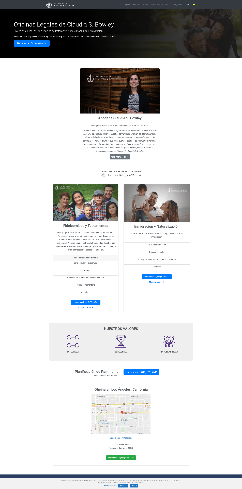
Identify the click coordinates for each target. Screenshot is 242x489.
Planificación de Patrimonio (155, 4)
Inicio (118, 5)
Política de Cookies (110, 485)
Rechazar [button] (123, 485)
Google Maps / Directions (121, 438)
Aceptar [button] (134, 485)
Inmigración (177, 4)
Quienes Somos (132, 4)
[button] (32, 43)
